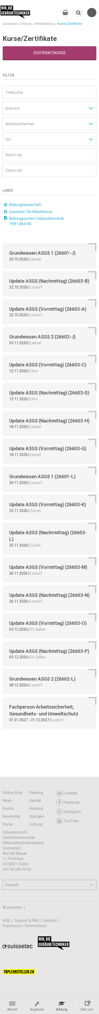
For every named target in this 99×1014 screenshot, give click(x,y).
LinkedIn (70, 793)
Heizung (36, 808)
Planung (36, 792)
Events (8, 808)
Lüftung (36, 824)
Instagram (72, 812)
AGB (7, 920)
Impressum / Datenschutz (24, 926)
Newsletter (12, 816)
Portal (8, 824)
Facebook (72, 802)
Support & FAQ (27, 920)
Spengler (36, 816)
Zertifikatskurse (49, 53)
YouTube (71, 821)
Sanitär (35, 800)
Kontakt (51, 920)
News (7, 800)
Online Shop (13, 792)
